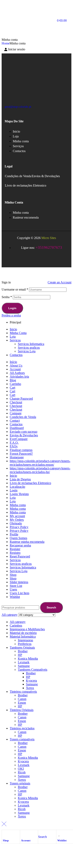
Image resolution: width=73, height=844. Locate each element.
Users (13, 589)
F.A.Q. (14, 442)
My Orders (17, 519)
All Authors (17, 373)
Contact (15, 420)
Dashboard (17, 428)
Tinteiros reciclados (22, 728)
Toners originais (20, 783)
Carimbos (16, 625)
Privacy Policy (19, 527)
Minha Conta (18, 333)
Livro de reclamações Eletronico (25, 185)
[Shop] (5, 834)
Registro (15, 552)
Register (15, 549)
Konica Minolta (28, 658)
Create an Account (59, 282)
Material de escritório (23, 633)
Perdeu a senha (11, 315)
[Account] (23, 834)
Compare (15, 413)
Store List (16, 585)
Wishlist (62, 840)
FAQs (13, 446)
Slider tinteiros (19, 582)
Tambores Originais (22, 647)
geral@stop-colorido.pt (18, 106)
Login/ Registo (19, 494)
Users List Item (19, 593)
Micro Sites (48, 238)
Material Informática (23, 636)
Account (26, 840)
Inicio (13, 329)
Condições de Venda (18, 176)
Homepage (17, 457)
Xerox (30, 688)
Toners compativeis (22, 739)
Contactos (16, 355)
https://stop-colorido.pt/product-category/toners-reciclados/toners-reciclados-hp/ (40, 470)
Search (51, 607)
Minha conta (18, 505)
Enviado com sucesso (23, 431)
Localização (17, 486)
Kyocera (31, 680)
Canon (22, 699)
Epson (22, 702)
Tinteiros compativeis (23, 691)
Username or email (15, 289)
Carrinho (15, 384)
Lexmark (23, 662)
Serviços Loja (26, 351)
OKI (21, 768)
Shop (6, 840)
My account (17, 516)
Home (6, 43)
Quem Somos (18, 538)
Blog (13, 380)
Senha (7, 297)
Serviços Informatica (31, 344)
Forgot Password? (21, 453)
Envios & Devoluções (46, 176)
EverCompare (19, 439)
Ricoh (22, 772)
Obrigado (16, 523)
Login (12, 308)
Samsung (24, 666)
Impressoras (25, 640)
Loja (13, 336)
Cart (12, 387)
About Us (16, 365)
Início (13, 362)
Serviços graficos (29, 347)
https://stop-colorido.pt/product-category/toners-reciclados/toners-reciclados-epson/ (40, 462)
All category (18, 622)
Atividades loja (19, 376)
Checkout (16, 402)
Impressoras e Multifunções (27, 629)
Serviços (15, 340)
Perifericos (24, 644)
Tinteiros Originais (21, 710)
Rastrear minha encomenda (27, 541)
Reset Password (20, 556)
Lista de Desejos (20, 479)
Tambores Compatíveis (32, 669)
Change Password (21, 398)
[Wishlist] (59, 834)
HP (20, 655)
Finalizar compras (21, 450)
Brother (23, 651)
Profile (14, 534)
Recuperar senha (20, 545)
